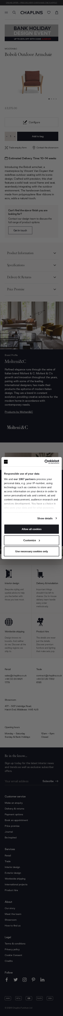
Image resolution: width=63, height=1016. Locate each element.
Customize (29, 540)
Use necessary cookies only (31, 551)
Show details (45, 518)
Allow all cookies (31, 529)
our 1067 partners (25, 478)
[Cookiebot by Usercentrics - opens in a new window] (45, 461)
